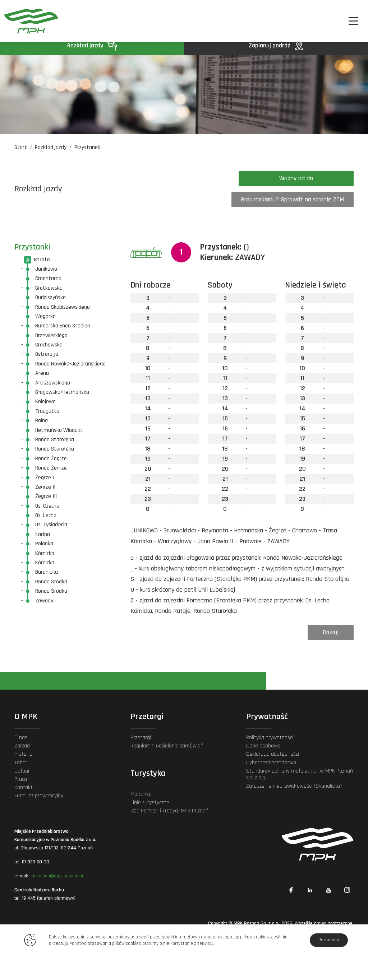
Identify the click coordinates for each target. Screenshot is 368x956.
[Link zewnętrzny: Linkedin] (309, 889)
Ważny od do (296, 178)
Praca (20, 779)
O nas (21, 737)
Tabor (20, 762)
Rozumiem (328, 940)
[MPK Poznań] (31, 21)
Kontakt (23, 787)
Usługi (21, 771)
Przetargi (140, 737)
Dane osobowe (263, 746)
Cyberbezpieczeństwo (271, 762)
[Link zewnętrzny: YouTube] (328, 889)
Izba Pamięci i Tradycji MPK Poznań (169, 811)
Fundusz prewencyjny (38, 795)
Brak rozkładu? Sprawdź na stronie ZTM (292, 199)
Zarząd (22, 746)
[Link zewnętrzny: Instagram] (347, 889)
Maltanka (141, 794)
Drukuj (331, 632)
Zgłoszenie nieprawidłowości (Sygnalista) (294, 786)
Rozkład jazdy (86, 45)
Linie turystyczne (149, 802)
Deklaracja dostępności (272, 754)
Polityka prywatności (269, 737)
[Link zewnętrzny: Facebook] (291, 889)
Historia (23, 754)
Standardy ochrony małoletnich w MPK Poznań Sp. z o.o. (299, 774)
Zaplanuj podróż (270, 45)
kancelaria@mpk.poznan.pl (56, 876)
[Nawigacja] (353, 21)
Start (20, 147)
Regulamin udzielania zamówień (166, 746)
